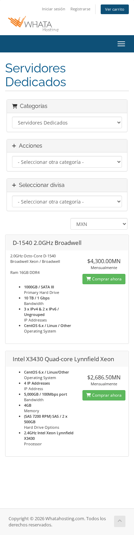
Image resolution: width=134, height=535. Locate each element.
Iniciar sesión (53, 8)
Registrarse (80, 8)
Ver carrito (114, 9)
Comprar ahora (106, 279)
